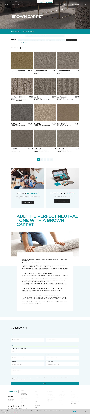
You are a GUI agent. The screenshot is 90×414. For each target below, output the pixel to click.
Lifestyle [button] (40, 40)
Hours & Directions (63, 4)
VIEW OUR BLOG (27, 202)
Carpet (23, 10)
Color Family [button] (50, 40)
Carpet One (13, 10)
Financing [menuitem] (36, 407)
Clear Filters (25, 42)
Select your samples (61, 201)
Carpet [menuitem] (36, 399)
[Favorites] (83, 4)
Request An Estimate (74, 4)
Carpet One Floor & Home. (16, 408)
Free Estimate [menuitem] (37, 405)
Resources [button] (13, 4)
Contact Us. (31, 31)
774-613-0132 (20, 1)
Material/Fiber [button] (22, 40)
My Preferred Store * (49, 361)
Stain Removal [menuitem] (61, 394)
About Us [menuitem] (73, 394)
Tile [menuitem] (35, 403)
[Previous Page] (35, 159)
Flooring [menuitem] (36, 394)
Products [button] (6, 4)
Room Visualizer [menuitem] (50, 394)
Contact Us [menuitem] (73, 399)
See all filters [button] (70, 40)
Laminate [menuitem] (36, 401)
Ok (74, 411)
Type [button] (32, 40)
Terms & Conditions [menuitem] (75, 401)
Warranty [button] (60, 40)
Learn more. (16, 412)
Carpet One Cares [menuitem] (74, 397)
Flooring (18, 10)
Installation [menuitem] (61, 404)
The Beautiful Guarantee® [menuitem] (61, 400)
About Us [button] (20, 4)
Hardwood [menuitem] (37, 397)
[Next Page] (54, 159)
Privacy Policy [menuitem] (73, 403)
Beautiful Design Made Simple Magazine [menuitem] (51, 398)
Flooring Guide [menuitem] (62, 397)
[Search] (63, 36)
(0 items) (85, 4)
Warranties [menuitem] (61, 402)
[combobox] (44, 36)
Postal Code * (13, 361)
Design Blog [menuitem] (49, 400)
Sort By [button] (23, 47)
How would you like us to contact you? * (18, 348)
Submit (45, 383)
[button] (81, 4)
